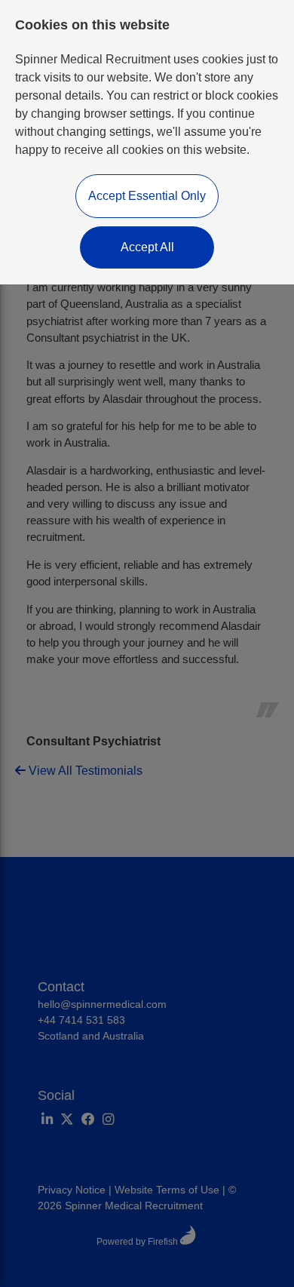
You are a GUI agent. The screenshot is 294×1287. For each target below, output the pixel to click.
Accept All (147, 247)
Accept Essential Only (147, 195)
